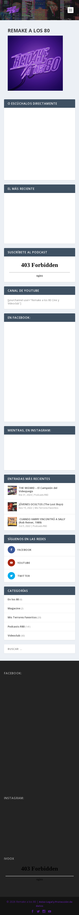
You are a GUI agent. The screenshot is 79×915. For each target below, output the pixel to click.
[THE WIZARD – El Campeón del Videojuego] (12, 490)
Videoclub (14, 635)
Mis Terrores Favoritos (46, 507)
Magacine (14, 608)
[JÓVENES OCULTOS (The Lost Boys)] (12, 506)
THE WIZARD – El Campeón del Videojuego (38, 489)
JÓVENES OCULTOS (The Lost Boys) (41, 504)
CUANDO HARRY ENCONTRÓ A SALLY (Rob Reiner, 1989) (42, 520)
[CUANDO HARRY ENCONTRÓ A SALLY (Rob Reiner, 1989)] (12, 521)
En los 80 (13, 599)
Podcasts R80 (41, 494)
